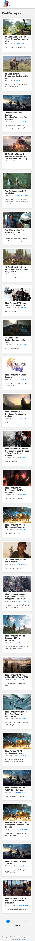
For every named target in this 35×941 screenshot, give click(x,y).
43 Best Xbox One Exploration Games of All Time (15, 340)
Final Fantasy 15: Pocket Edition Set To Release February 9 (16, 900)
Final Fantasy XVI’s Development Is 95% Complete (14, 490)
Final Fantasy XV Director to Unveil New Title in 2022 (16, 676)
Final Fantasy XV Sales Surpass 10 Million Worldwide (15, 638)
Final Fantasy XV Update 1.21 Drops (15, 862)
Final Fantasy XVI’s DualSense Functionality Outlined (15, 414)
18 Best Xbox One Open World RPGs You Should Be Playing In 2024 (16, 269)
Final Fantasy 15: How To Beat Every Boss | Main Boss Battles (16, 714)
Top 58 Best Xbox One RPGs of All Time (14, 231)
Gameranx (17, 937)
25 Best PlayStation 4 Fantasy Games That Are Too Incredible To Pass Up (16, 156)
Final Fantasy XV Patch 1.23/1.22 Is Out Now (15, 789)
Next (17, 925)
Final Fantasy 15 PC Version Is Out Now (13, 752)
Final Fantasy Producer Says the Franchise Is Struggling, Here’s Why (15, 596)
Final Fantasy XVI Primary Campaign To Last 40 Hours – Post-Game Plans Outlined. (17, 452)
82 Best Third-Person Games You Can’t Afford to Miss (16, 76)
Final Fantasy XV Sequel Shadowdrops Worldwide (16, 526)
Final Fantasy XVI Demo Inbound (15, 376)
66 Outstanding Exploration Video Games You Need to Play (17, 39)
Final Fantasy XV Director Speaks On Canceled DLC (16, 304)
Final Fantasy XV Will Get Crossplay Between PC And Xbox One (17, 824)
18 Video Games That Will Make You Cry (16, 561)
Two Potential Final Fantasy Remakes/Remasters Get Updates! (16, 116)
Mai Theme (21, 939)
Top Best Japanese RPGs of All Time (16, 192)
